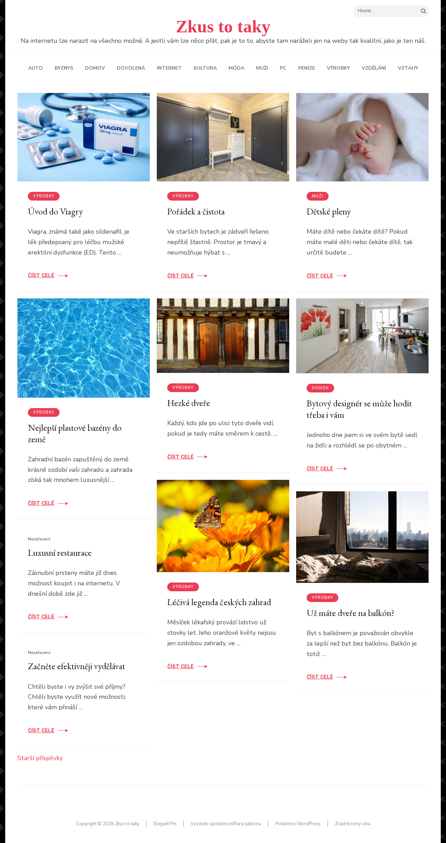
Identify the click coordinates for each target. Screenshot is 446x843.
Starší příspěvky (40, 758)
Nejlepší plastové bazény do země (75, 433)
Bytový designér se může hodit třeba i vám (359, 409)
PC (283, 68)
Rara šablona (247, 824)
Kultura (205, 68)
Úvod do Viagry (55, 211)
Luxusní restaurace (60, 553)
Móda (236, 68)
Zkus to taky (223, 26)
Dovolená (131, 68)
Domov (95, 68)
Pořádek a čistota (196, 211)
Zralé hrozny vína (352, 824)
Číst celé (41, 275)
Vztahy (408, 68)
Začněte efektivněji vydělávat (76, 666)
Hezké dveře (188, 403)
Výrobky (338, 68)
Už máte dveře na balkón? (350, 613)
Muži (262, 68)
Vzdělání (374, 68)
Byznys (64, 68)
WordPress (309, 824)
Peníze (306, 68)
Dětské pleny (329, 211)
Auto (35, 68)
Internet (169, 68)
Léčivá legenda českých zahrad (219, 602)
